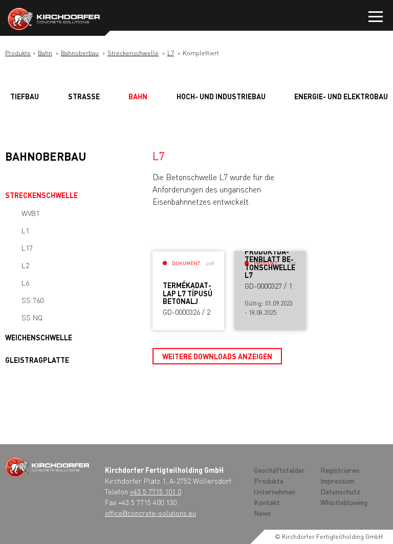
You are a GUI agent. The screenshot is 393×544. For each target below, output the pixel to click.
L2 (25, 265)
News (262, 512)
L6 (25, 282)
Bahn (45, 53)
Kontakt (267, 502)
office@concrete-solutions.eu (150, 512)
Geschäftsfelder (279, 469)
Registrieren (339, 469)
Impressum (337, 480)
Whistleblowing (343, 502)
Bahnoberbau (80, 53)
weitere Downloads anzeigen (217, 356)
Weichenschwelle (38, 337)
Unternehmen (274, 491)
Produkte (18, 53)
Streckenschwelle (133, 53)
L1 (25, 230)
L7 (170, 53)
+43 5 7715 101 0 (155, 491)
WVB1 (30, 212)
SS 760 (32, 299)
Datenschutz (340, 491)
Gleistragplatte (37, 359)
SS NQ (31, 317)
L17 (27, 247)
